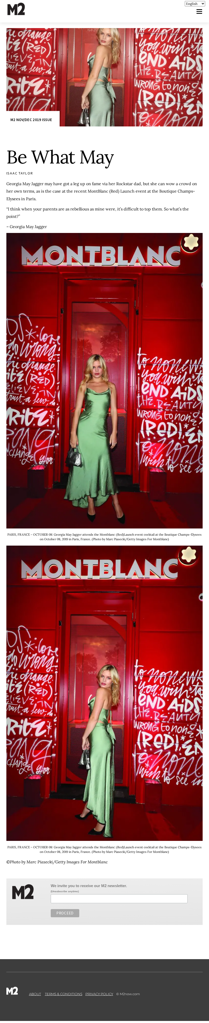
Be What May (60, 157)
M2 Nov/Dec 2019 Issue (31, 119)
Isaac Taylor (19, 173)
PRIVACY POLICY (99, 994)
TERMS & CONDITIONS (63, 994)
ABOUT (35, 994)
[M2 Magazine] (21, 13)
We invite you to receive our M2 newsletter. (89, 886)
